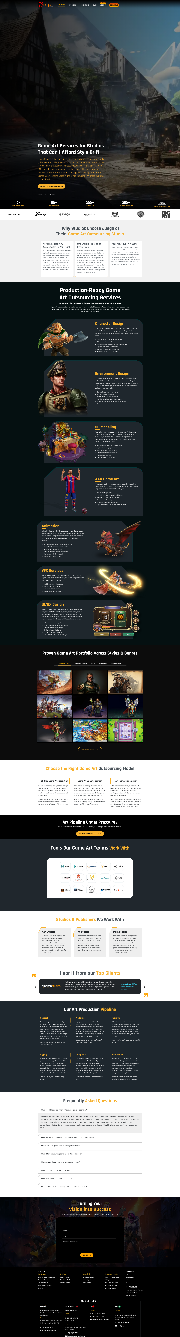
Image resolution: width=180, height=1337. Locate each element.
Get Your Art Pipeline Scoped (50, 186)
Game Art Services (43, 1280)
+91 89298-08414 (47, 1327)
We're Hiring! (103, 2)
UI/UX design (116, 663)
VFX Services (52, 570)
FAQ (127, 1283)
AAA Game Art (107, 479)
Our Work (72, 5)
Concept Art (64, 663)
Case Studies (85, 5)
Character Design (109, 323)
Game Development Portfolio (134, 1290)
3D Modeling (105, 427)
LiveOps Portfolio (131, 1296)
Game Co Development (112, 1277)
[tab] (64, 663)
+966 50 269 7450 (123, 1323)
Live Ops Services (43, 1283)
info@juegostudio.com (49, 1330)
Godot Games (86, 1283)
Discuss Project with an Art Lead (90, 834)
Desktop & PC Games (66, 1280)
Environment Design (112, 373)
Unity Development (88, 1277)
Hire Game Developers (111, 1283)
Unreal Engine (86, 1280)
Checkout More (87, 749)
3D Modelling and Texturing (84, 663)
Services (61, 5)
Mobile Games (64, 1277)
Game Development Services (46, 1277)
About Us (103, 5)
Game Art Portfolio (131, 1293)
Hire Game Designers (111, 1286)
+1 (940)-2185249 (72, 1333)
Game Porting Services (45, 1286)
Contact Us (114, 5)
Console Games (65, 1283)
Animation (50, 526)
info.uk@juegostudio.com (100, 1320)
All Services (41, 1288)
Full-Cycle (108, 1280)
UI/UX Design (53, 604)
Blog (95, 5)
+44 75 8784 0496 (98, 1316)
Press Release (130, 1277)
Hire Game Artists (110, 1288)
